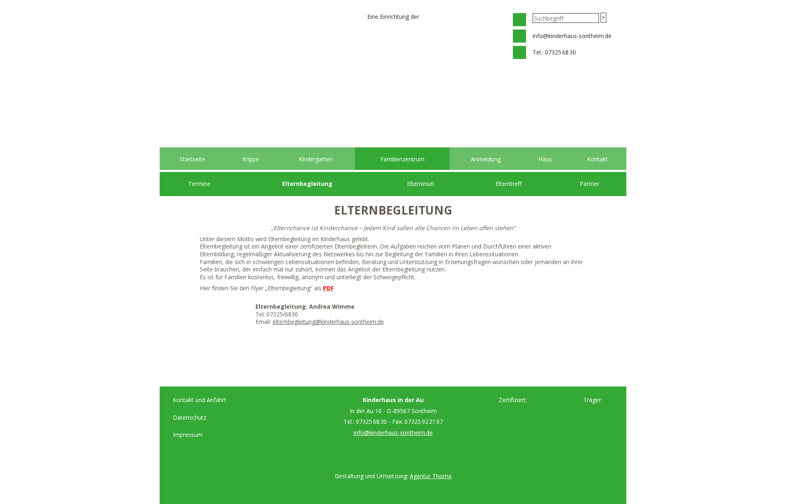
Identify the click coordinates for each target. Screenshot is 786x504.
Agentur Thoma (431, 476)
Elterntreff (508, 184)
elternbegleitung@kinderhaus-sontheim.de (328, 321)
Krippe (250, 159)
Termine (199, 184)
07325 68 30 (560, 52)
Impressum (188, 434)
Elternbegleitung (307, 184)
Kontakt (597, 159)
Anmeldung (486, 159)
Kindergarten (316, 159)
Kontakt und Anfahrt (199, 400)
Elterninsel (420, 184)
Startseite (192, 159)
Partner (589, 184)
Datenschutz (189, 417)
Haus (545, 159)
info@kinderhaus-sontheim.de (572, 36)
